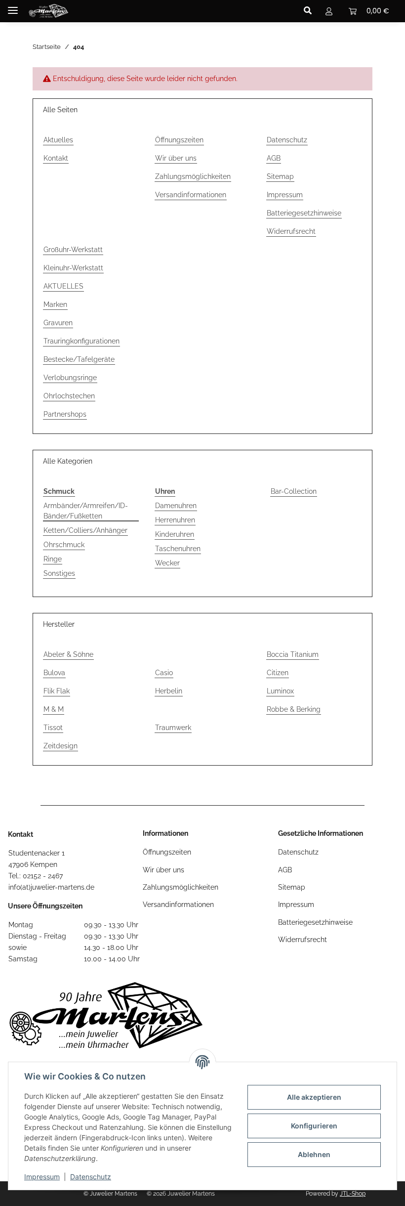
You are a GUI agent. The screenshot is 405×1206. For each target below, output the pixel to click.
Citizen (277, 673)
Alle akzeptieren (314, 1097)
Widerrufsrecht (291, 231)
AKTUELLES (63, 286)
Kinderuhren (174, 534)
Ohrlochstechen (69, 396)
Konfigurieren (314, 1125)
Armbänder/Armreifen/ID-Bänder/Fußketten (85, 511)
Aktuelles (58, 140)
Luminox (280, 691)
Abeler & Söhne (68, 654)
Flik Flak (56, 691)
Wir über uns (176, 158)
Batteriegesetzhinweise (304, 213)
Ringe (52, 559)
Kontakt (55, 158)
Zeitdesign (60, 746)
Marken (55, 304)
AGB (274, 158)
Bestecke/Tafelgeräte (79, 359)
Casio (164, 673)
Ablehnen (314, 1154)
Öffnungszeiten (179, 140)
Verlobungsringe (70, 378)
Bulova (54, 673)
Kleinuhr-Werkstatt (73, 268)
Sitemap (280, 176)
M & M (53, 709)
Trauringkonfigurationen (81, 341)
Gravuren (58, 323)
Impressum (42, 1176)
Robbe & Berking (294, 709)
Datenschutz (90, 1176)
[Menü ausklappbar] (13, 6)
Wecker (167, 563)
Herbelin (168, 691)
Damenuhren (176, 506)
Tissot (53, 728)
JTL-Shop (352, 1193)
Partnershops (64, 414)
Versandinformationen (190, 195)
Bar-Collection (294, 491)
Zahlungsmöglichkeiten (193, 176)
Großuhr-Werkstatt (73, 250)
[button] (310, 11)
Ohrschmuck (63, 545)
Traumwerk (173, 728)
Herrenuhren (175, 520)
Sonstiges (59, 573)
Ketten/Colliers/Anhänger (85, 530)
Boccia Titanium (293, 654)
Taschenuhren (178, 549)
